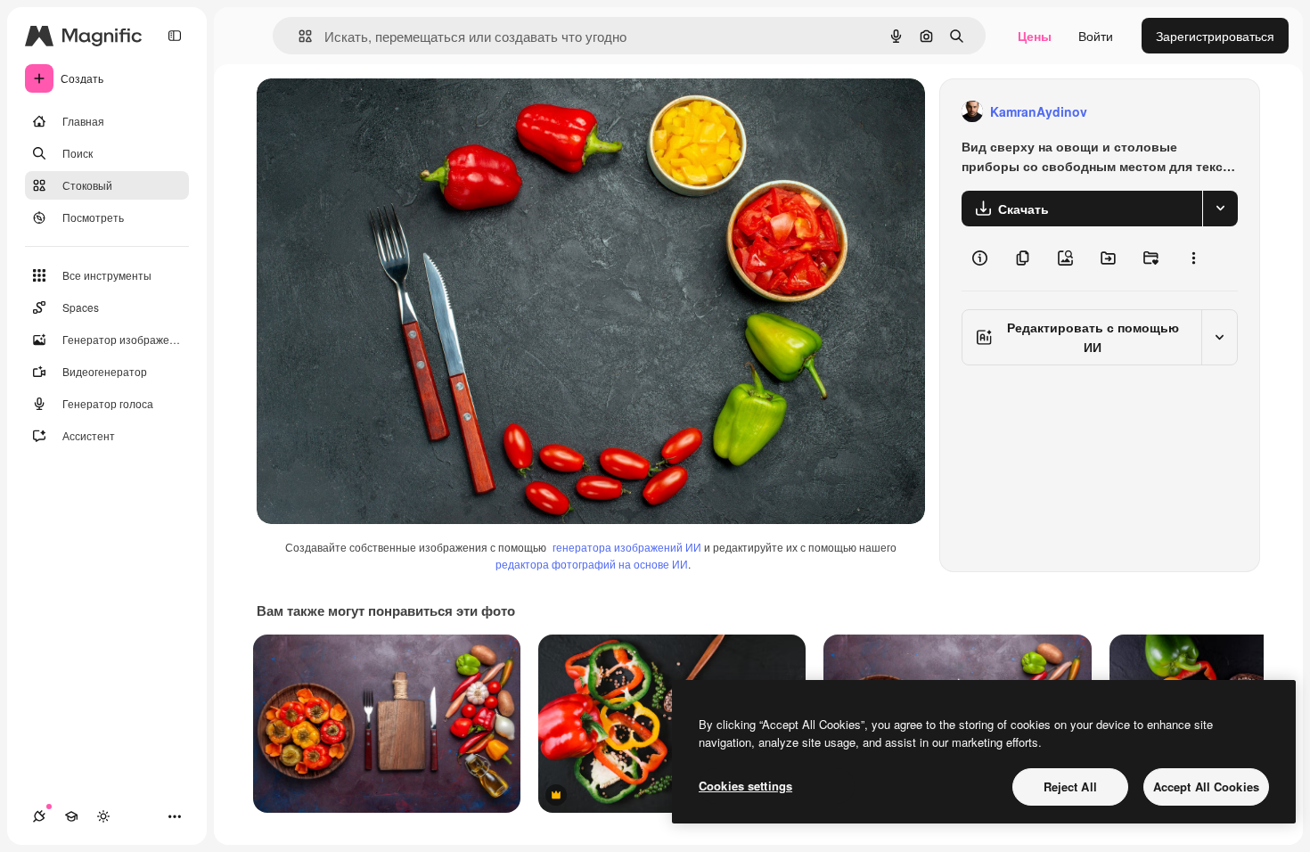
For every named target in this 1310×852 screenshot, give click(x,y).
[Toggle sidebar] (174, 35)
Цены (1035, 36)
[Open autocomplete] (298, 36)
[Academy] (71, 816)
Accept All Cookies (1206, 786)
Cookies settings (745, 785)
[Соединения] (39, 816)
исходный (376, 111)
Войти (1095, 36)
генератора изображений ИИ (627, 546)
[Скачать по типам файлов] (1220, 208)
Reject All (1070, 786)
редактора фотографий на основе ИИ (591, 563)
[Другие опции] (1193, 258)
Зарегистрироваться (1215, 36)
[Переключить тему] (103, 816)
